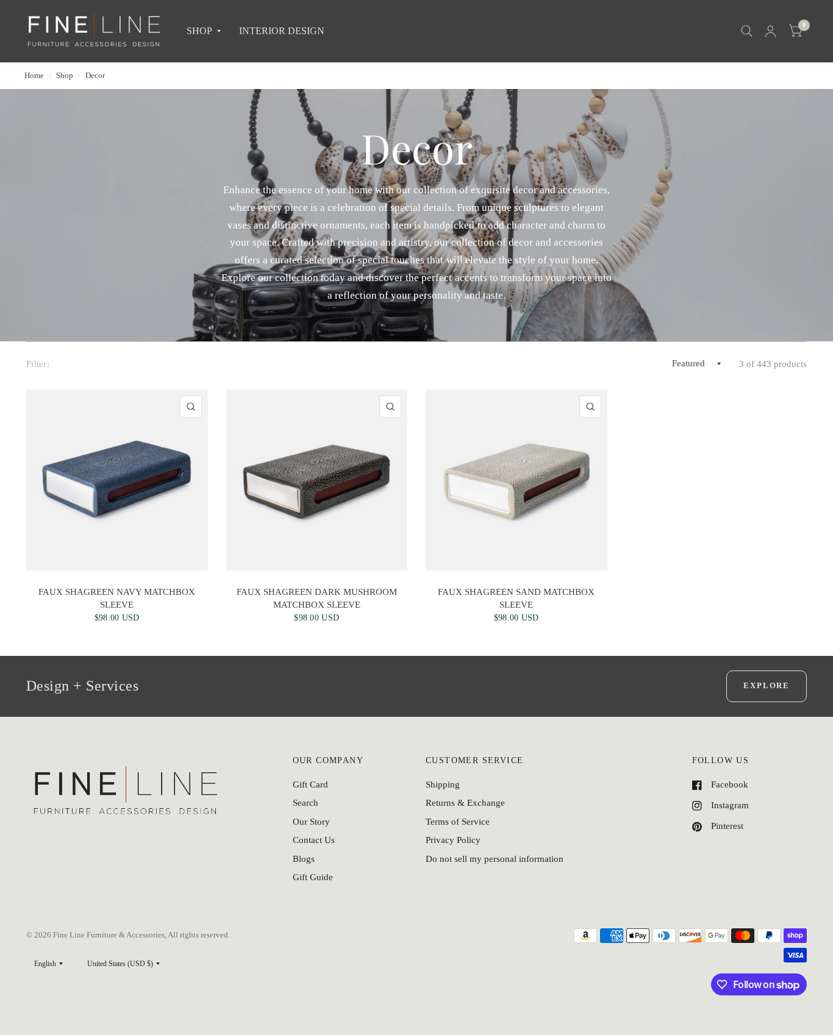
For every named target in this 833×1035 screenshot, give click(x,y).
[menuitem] (203, 31)
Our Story (311, 822)
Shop (64, 75)
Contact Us (314, 840)
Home (34, 75)
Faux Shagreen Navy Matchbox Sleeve (116, 598)
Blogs (304, 859)
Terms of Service (458, 822)
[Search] (747, 31)
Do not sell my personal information (494, 859)
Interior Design (281, 31)
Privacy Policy (453, 840)
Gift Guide (313, 877)
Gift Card (310, 784)
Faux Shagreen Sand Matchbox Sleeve (516, 598)
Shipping (443, 784)
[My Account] (770, 31)
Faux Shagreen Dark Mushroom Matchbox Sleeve (317, 598)
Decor (95, 75)
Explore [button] (766, 685)
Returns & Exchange (465, 803)
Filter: (37, 364)
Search (305, 803)
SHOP (199, 31)
